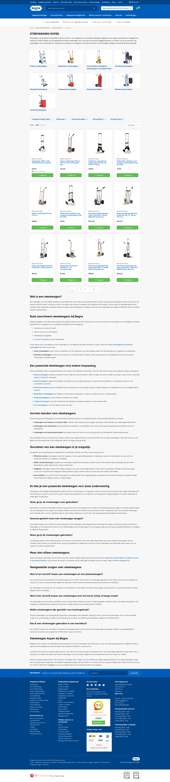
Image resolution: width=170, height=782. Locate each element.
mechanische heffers (39, 561)
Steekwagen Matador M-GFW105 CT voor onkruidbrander (69, 267)
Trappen (32, 727)
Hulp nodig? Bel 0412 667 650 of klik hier (116, 8)
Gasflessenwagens (94, 89)
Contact (120, 2)
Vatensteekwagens (38, 110)
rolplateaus (109, 558)
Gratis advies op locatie (80, 2)
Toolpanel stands (63, 731)
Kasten (60, 700)
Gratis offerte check (66, 2)
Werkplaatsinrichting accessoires (68, 741)
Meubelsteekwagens (38, 89)
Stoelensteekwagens (124, 66)
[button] (134, 2)
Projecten (56, 2)
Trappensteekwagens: (42, 401)
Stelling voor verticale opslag (39, 700)
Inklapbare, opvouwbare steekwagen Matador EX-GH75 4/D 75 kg (97, 162)
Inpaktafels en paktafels (65, 693)
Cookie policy (105, 762)
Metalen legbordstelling (37, 691)
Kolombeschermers (36, 734)
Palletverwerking (35, 731)
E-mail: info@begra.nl (121, 701)
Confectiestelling (35, 705)
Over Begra (33, 2)
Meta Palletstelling (35, 687)
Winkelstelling (62, 729)
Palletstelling (34, 684)
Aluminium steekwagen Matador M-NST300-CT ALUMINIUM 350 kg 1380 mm (98, 267)
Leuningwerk (34, 729)
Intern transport (63, 709)
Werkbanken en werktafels (66, 691)
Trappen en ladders (64, 704)
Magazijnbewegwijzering (65, 713)
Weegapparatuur (63, 716)
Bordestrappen (62, 707)
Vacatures (46, 764)
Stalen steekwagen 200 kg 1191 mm (41, 214)
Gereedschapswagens (65, 734)
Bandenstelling (34, 702)
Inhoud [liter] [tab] (98, 119)
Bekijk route (119, 693)
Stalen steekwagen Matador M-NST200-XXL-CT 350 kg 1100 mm (127, 215)
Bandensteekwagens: (41, 375)
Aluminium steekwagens (68, 66)
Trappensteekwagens (67, 89)
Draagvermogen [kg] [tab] (40, 119)
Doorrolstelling (34, 711)
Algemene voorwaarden (42, 762)
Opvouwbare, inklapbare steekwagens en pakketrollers (99, 67)
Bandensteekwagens (123, 89)
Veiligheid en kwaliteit (44, 2)
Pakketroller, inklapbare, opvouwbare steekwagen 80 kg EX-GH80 (70, 215)
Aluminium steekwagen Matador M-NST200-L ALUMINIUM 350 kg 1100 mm (98, 215)
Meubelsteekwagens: (41, 387)
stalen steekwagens (115, 345)
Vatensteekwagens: (41, 405)
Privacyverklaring (82, 762)
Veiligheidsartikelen (64, 711)
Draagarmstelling (35, 698)
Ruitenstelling (34, 709)
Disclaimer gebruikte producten (67, 762)
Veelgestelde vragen (35, 764)
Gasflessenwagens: (41, 381)
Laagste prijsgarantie (94, 762)
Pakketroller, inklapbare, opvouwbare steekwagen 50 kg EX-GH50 (127, 162)
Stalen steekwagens (38, 66)
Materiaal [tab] (60, 119)
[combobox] (71, 8)
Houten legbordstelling (37, 693)
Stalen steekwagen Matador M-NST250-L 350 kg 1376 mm (42, 266)
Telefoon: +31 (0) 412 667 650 (124, 698)
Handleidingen (106, 2)
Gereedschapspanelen (65, 736)
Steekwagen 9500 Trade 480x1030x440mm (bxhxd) (41, 162)
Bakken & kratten (63, 684)
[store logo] (36, 8)
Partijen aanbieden (94, 2)
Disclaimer (54, 762)
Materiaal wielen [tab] (78, 119)
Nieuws (114, 2)
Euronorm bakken (63, 687)
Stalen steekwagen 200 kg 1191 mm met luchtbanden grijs (70, 162)
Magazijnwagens (63, 689)
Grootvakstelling (35, 696)
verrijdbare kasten (131, 558)
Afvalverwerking (63, 727)
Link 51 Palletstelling (36, 689)
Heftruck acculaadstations (66, 702)
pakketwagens (119, 558)
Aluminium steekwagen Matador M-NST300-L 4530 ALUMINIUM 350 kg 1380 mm (127, 267)
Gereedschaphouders (65, 738)
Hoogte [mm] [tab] (116, 119)
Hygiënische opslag (36, 707)
